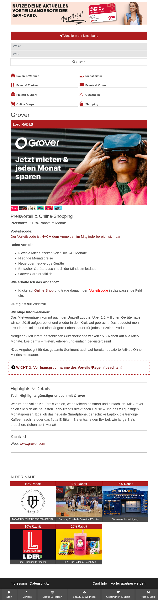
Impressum (18, 583)
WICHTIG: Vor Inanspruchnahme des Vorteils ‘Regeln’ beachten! (69, 367)
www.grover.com (32, 444)
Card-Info (99, 583)
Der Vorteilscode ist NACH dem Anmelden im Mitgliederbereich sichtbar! (66, 236)
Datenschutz (39, 583)
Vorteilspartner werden (128, 583)
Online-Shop (44, 290)
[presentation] (14, 166)
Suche (80, 62)
